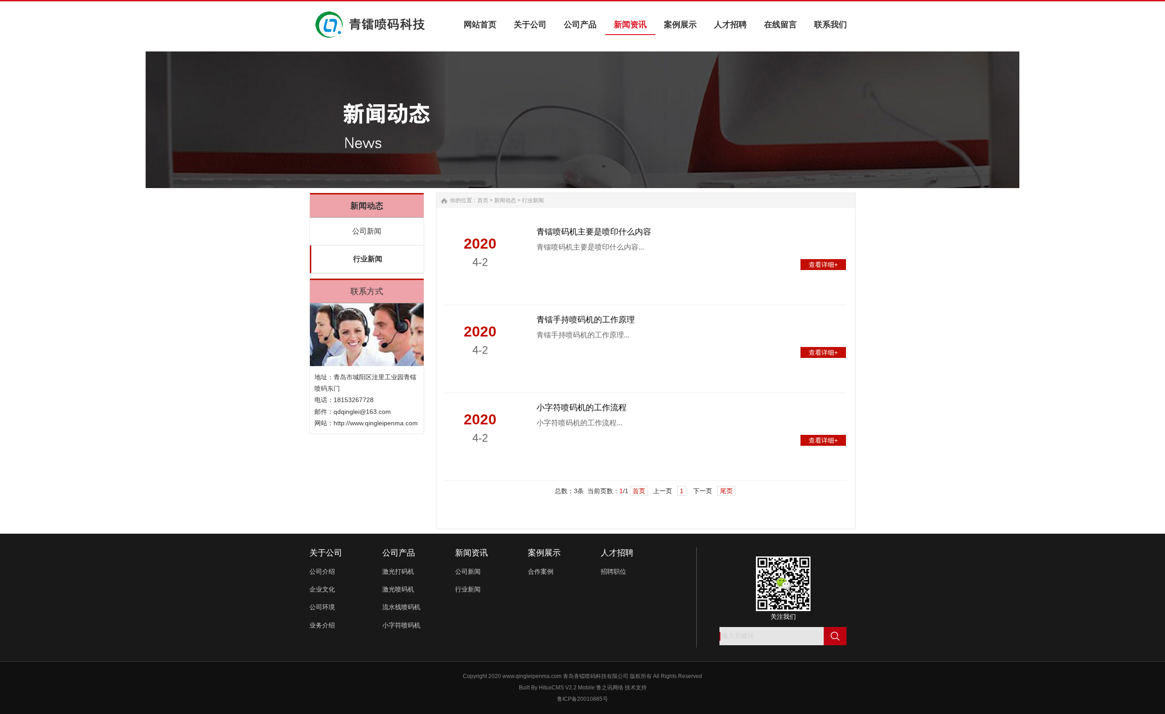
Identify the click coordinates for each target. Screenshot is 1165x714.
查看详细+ (823, 264)
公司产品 (398, 552)
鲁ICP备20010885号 (582, 699)
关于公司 (325, 552)
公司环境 (322, 607)
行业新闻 (367, 259)
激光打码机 (398, 571)
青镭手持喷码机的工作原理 (586, 319)
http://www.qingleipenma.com (376, 423)
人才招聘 (617, 552)
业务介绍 (322, 625)
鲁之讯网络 (609, 687)
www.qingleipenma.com (532, 676)
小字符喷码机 (401, 625)
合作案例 (540, 571)
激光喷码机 (398, 589)
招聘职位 (613, 571)
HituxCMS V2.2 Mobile (567, 687)
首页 (482, 200)
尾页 (726, 491)
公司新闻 (366, 231)
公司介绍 (322, 571)
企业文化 (322, 589)
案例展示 (544, 552)
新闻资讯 (471, 552)
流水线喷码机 (401, 607)
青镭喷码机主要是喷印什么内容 (594, 231)
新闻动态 (505, 200)
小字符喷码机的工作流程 (582, 407)
